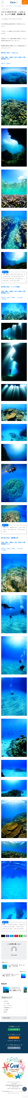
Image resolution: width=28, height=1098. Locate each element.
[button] (25, 936)
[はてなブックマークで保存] (12, 936)
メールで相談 (13, 1047)
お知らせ (6, 1001)
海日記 (5, 1012)
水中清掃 (6, 1009)
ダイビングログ (5, 9)
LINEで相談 (13, 1029)
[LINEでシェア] (20, 936)
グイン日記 (6, 1003)
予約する (13, 1037)
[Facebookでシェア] (7, 936)
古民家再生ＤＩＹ (8, 1007)
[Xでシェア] (3, 936)
